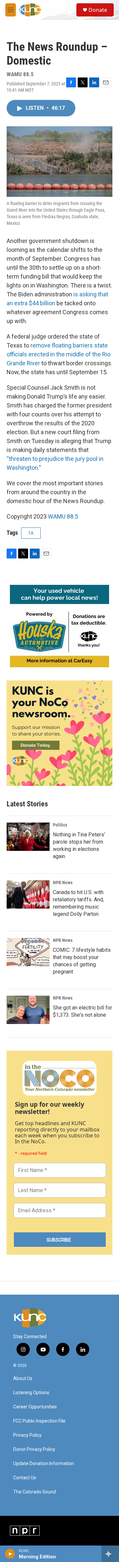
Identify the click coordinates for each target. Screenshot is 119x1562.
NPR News (62, 882)
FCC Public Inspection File (39, 1421)
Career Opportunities (35, 1406)
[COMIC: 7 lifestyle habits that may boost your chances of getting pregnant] (28, 952)
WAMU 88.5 (63, 516)
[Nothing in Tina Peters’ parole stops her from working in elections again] (28, 837)
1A (31, 533)
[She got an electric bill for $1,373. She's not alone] (28, 1010)
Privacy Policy (27, 1435)
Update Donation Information (43, 1463)
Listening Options (31, 1392)
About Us (22, 1378)
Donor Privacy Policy (34, 1449)
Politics (60, 824)
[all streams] (110, 1554)
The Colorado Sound (34, 1491)
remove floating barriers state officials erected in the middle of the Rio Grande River (58, 354)
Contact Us (24, 1477)
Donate (98, 10)
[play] (10, 1553)
